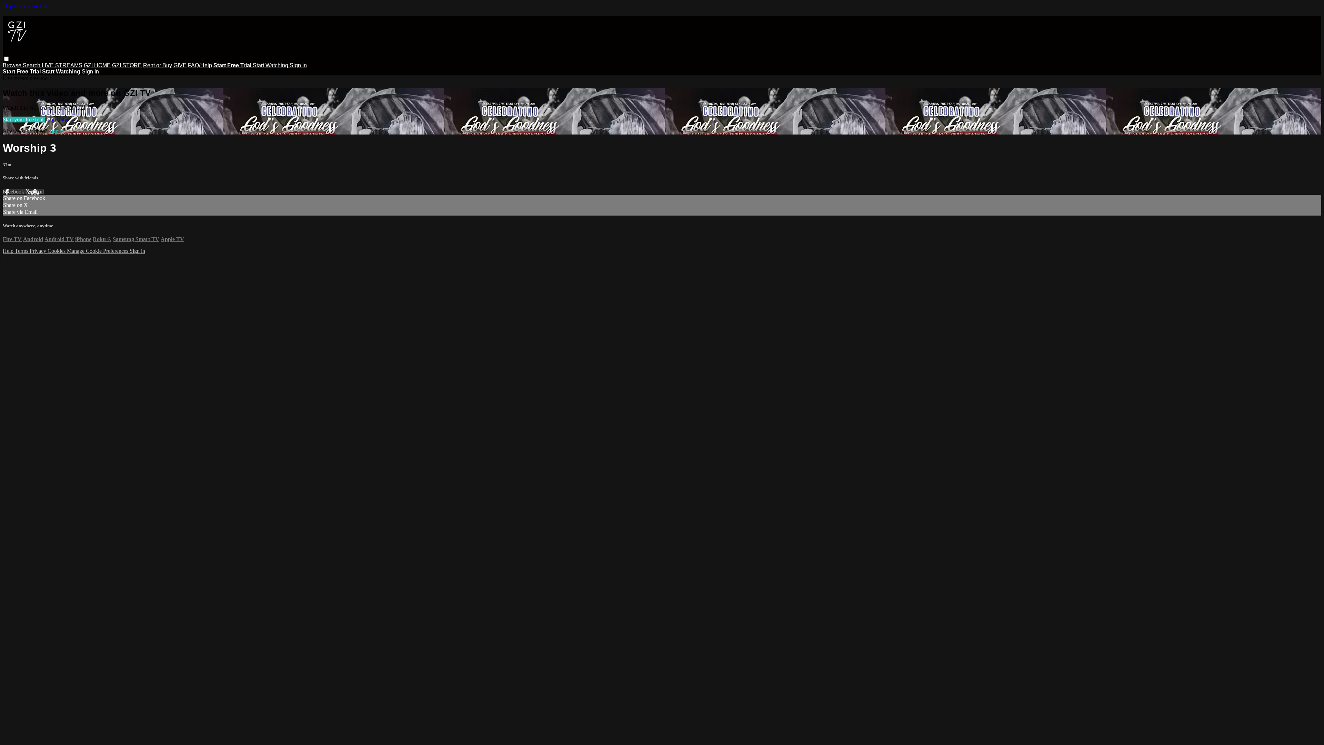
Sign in (298, 65)
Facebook (14, 192)
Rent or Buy (157, 65)
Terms (22, 251)
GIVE (180, 65)
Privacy (39, 251)
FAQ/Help (200, 65)
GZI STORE (127, 65)
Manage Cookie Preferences (98, 251)
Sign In (90, 71)
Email (37, 192)
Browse (13, 65)
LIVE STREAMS (62, 65)
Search (32, 65)
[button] (6, 59)
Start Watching (271, 65)
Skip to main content (25, 6)
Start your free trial (24, 119)
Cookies (57, 251)
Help (9, 251)
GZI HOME (97, 65)
